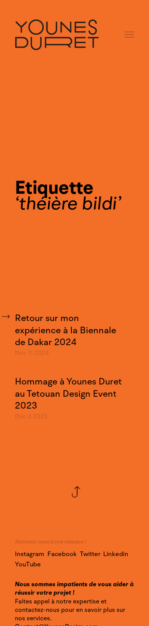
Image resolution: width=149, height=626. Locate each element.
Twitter (90, 554)
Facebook (62, 554)
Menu (130, 35)
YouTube (28, 564)
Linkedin (115, 554)
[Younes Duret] (57, 34)
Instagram (29, 554)
